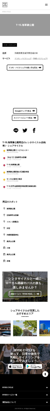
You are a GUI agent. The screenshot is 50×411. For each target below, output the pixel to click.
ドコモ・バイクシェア (23, 58)
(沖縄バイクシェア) (40, 58)
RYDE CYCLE (6, 12)
